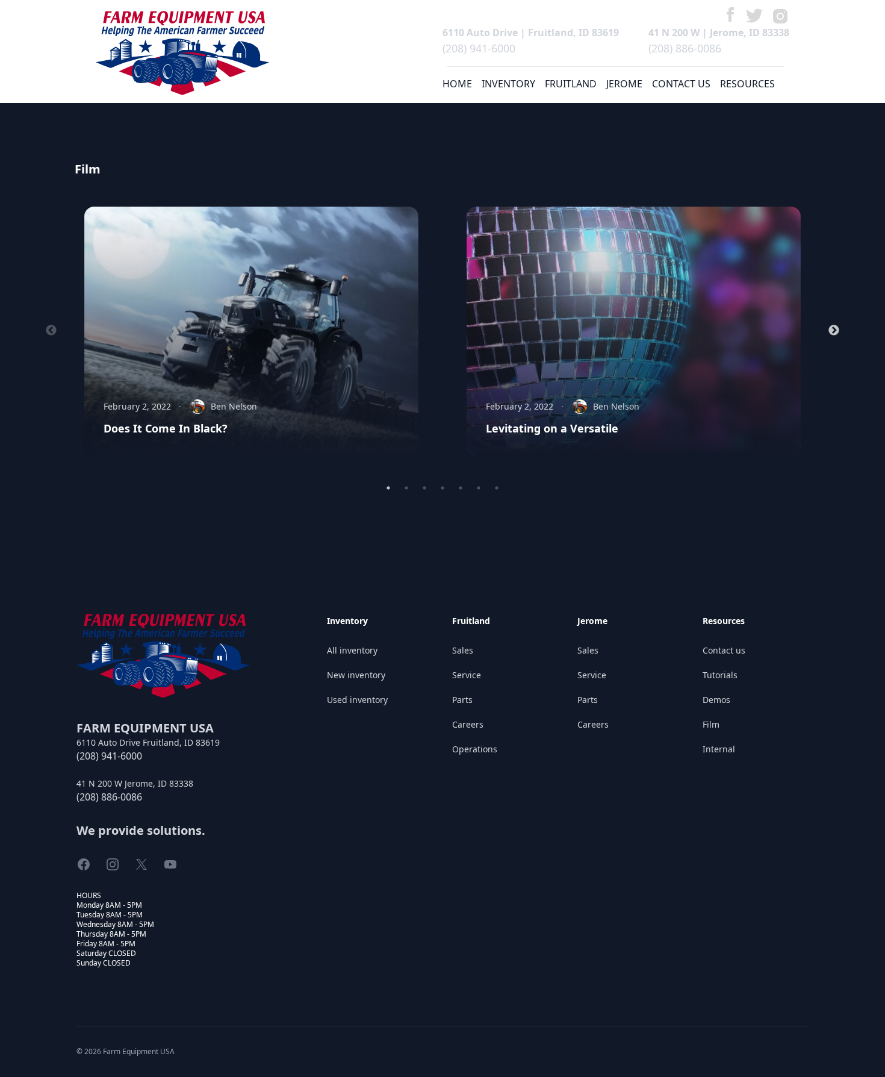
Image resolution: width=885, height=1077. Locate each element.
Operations (474, 749)
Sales (462, 650)
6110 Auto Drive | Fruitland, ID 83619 (530, 32)
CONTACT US (681, 83)
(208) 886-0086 (684, 48)
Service (466, 675)
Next (834, 331)
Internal (719, 749)
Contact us (724, 650)
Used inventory (357, 699)
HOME (457, 83)
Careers (467, 724)
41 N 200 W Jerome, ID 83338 (134, 783)
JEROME (624, 83)
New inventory (356, 675)
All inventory (352, 650)
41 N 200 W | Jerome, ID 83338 (718, 32)
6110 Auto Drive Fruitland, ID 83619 (148, 742)
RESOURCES (747, 83)
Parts (462, 699)
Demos (716, 699)
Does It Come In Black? (166, 428)
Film (711, 724)
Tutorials (720, 675)
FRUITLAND (571, 83)
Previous (51, 331)
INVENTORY (508, 83)
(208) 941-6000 (478, 48)
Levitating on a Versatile (552, 428)
